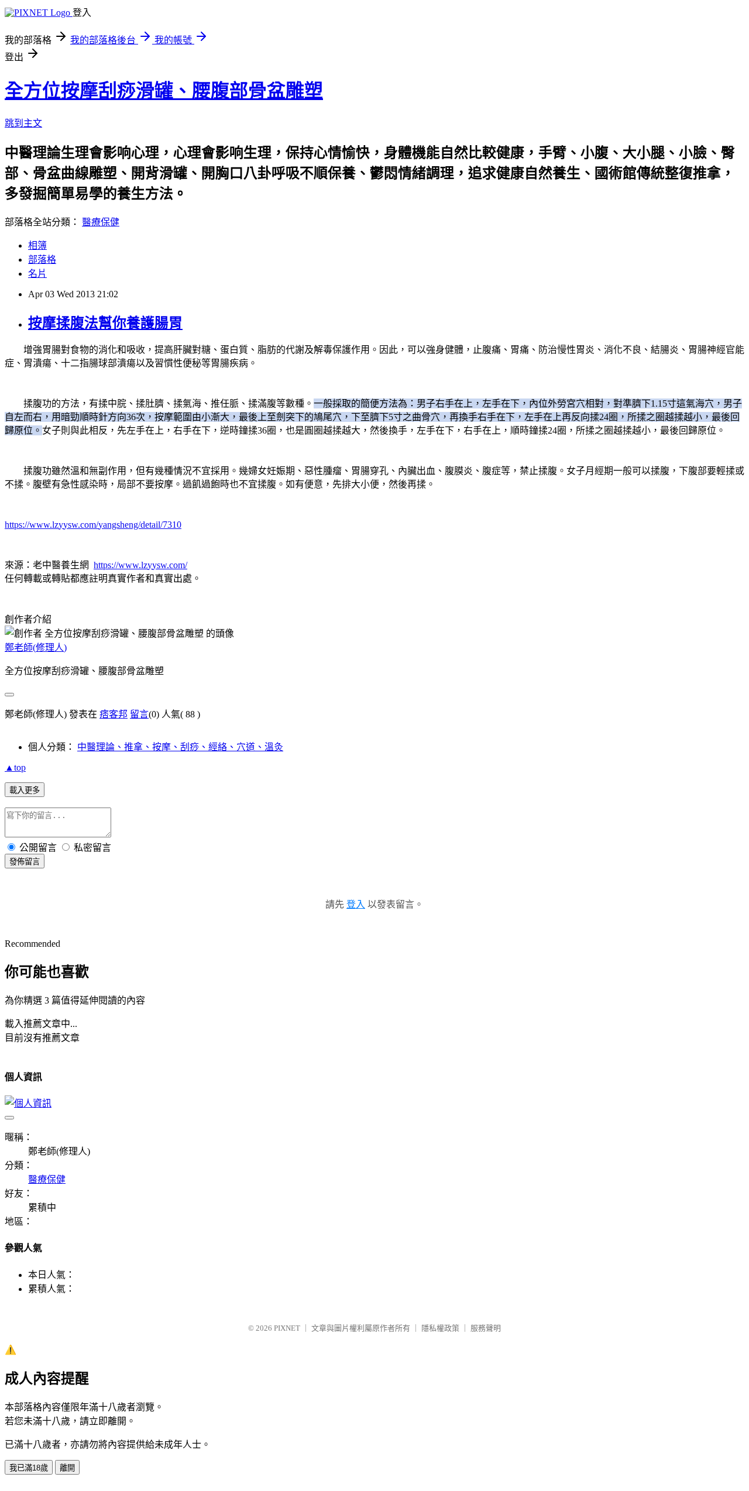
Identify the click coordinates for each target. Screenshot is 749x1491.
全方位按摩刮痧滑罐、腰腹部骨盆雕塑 (164, 90)
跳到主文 (23, 123)
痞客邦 (113, 714)
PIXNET (287, 1328)
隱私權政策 (440, 1328)
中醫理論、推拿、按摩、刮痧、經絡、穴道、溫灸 (180, 747)
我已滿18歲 (28, 1467)
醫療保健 (100, 222)
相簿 (37, 245)
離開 (67, 1467)
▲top (15, 767)
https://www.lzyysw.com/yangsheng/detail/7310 (93, 525)
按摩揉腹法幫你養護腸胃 (105, 323)
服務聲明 (485, 1328)
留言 (139, 714)
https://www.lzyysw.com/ (140, 565)
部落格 (42, 259)
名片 (37, 274)
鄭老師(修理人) (36, 647)
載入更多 (24, 790)
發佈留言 (24, 861)
